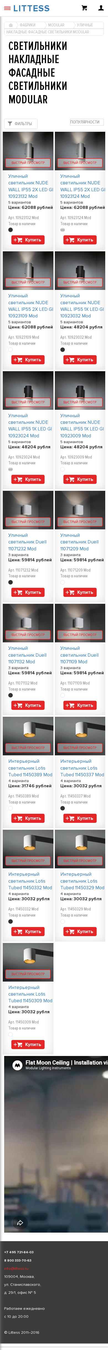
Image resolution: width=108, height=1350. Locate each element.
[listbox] (54, 1343)
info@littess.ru (16, 1268)
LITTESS (31, 8)
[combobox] (87, 122)
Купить (33, 240)
